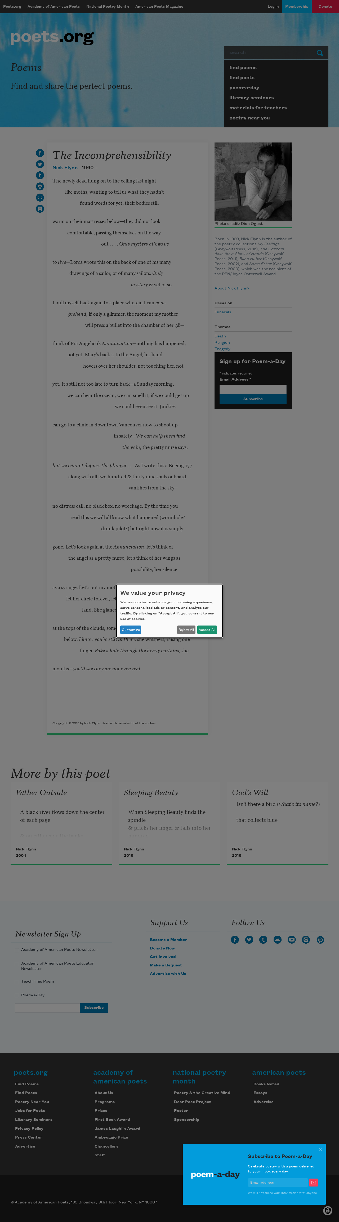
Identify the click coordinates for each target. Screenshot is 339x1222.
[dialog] (169, 611)
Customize (131, 630)
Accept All (207, 630)
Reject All (186, 630)
